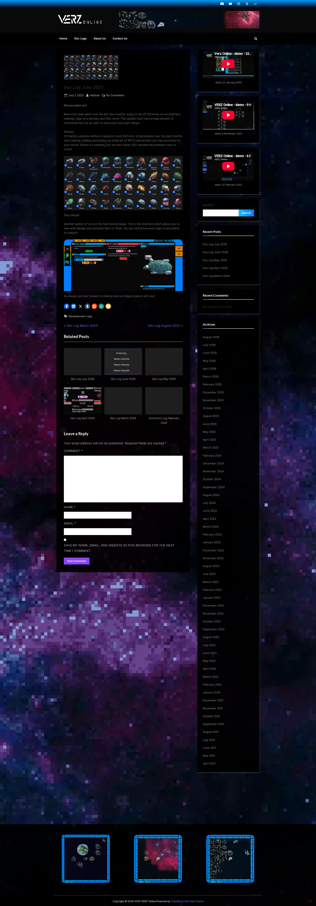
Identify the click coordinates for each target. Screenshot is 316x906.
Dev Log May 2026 (215, 260)
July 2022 (209, 645)
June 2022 (210, 653)
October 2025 (212, 408)
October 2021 (211, 716)
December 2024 (213, 463)
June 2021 (209, 747)
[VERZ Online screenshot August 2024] (188, 19)
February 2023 (212, 590)
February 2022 (212, 684)
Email (70, 523)
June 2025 (210, 424)
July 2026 (209, 345)
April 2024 (209, 518)
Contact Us (120, 38)
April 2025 (209, 439)
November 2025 (213, 400)
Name (70, 507)
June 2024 (210, 510)
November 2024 (213, 471)
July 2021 (209, 740)
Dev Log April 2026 (215, 268)
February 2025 (212, 455)
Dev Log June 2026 (215, 252)
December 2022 (213, 605)
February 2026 (212, 384)
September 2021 (213, 724)
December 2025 (213, 392)
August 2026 (211, 337)
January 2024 (212, 542)
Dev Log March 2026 (216, 276)
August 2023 (211, 566)
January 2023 (212, 597)
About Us (100, 38)
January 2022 (212, 692)
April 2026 (209, 368)
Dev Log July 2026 (215, 244)
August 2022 (211, 637)
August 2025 (211, 416)
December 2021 (213, 700)
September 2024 (214, 487)
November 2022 (213, 613)
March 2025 (211, 447)
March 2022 (211, 676)
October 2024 (212, 479)
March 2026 (211, 376)
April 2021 (209, 763)
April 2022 (209, 668)
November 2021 (213, 708)
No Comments (115, 96)
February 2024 (212, 534)
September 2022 (214, 629)
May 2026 (209, 361)
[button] (66, 306)
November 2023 (213, 558)
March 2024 (211, 526)
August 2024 (211, 495)
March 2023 (211, 582)
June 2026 (210, 352)
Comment (73, 451)
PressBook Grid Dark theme (187, 901)
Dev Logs (80, 38)
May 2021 (209, 755)
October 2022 (212, 621)
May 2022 (209, 661)
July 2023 (209, 574)
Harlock (95, 95)
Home (63, 38)
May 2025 (209, 432)
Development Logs (80, 316)
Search (208, 205)
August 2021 (211, 732)
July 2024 (209, 503)
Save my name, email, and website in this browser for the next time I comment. (119, 548)
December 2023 (213, 550)
